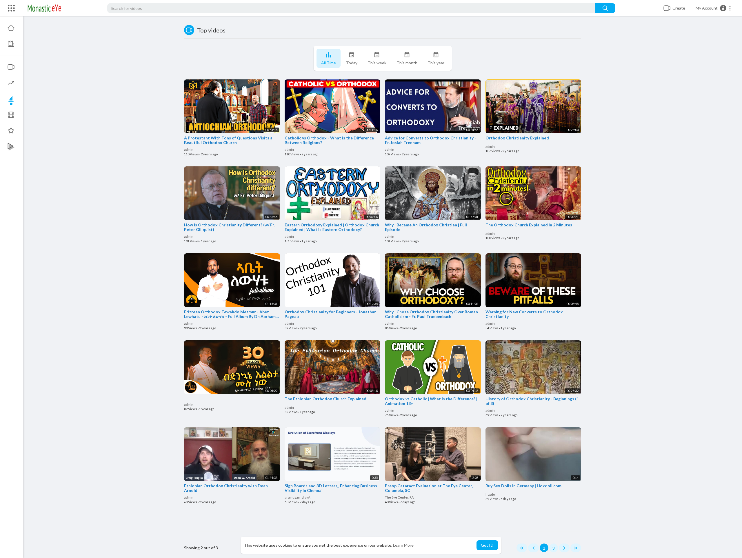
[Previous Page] (533, 548)
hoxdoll (491, 494)
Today (351, 62)
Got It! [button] (487, 545)
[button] (713, 8)
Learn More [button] (403, 545)
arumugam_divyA (297, 497)
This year (436, 62)
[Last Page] (575, 548)
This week (377, 62)
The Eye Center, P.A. (399, 497)
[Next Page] (564, 548)
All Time (328, 62)
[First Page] (522, 548)
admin (188, 149)
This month (407, 62)
